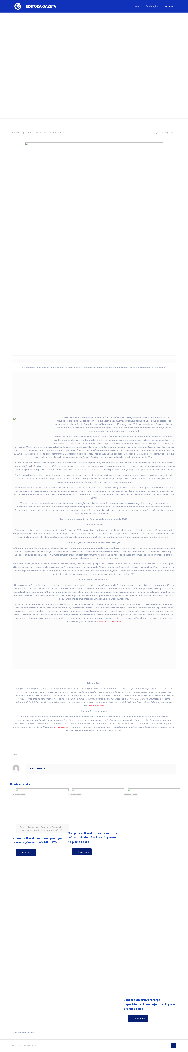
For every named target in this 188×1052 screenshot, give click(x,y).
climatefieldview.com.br (110, 621)
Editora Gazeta (35, 132)
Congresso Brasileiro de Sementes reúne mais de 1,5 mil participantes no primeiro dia (92, 837)
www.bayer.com (96, 705)
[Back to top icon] (173, 1045)
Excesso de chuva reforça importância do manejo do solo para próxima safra (149, 1004)
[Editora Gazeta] (35, 6)
